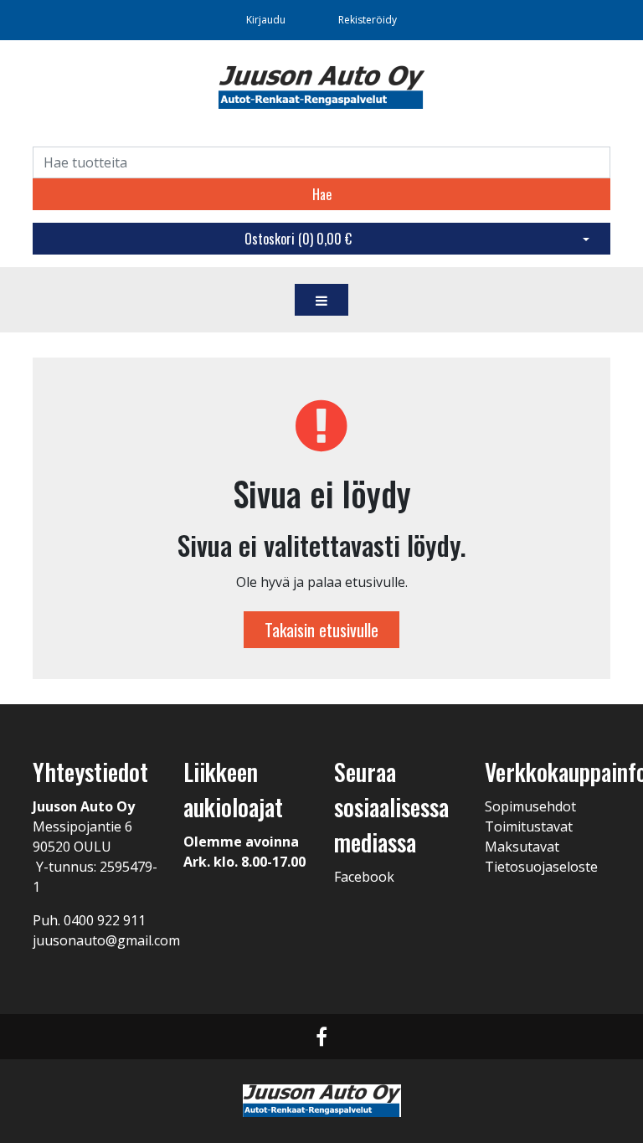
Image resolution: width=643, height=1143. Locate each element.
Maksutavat (522, 846)
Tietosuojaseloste (541, 866)
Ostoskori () (298, 239)
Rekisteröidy (367, 20)
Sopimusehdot (530, 806)
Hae (322, 194)
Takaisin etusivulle (321, 629)
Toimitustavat (529, 826)
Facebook (364, 877)
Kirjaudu (267, 20)
